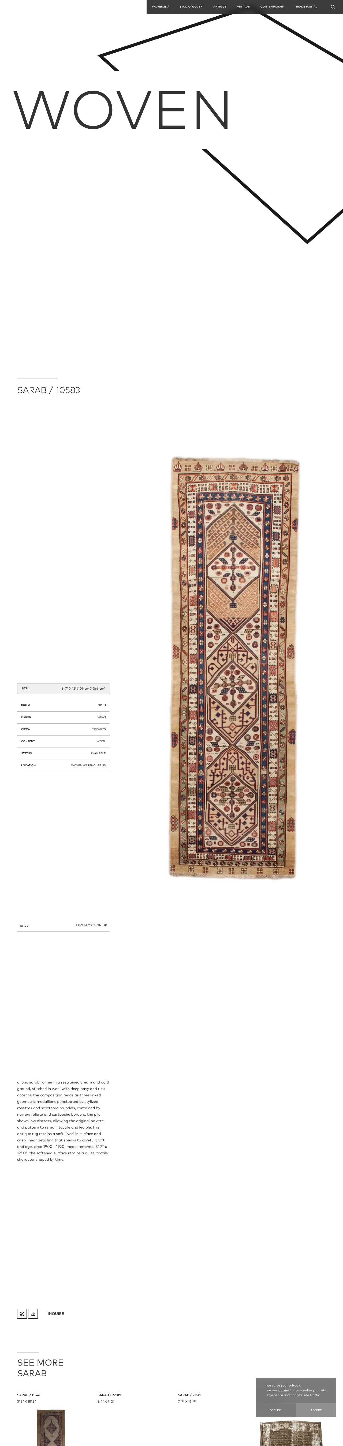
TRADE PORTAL (306, 7)
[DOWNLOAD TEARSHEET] (33, 1314)
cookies (283, 1390)
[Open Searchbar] (333, 7)
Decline (276, 1410)
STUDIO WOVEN (191, 7)
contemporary (272, 7)
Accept (316, 1410)
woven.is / (160, 7)
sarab (101, 717)
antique (219, 7)
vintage (243, 7)
